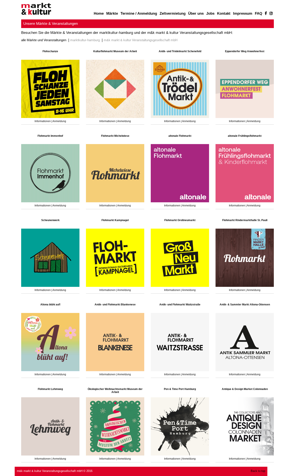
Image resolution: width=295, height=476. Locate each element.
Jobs (210, 13)
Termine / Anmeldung (139, 13)
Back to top (258, 471)
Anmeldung (59, 121)
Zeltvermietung (173, 13)
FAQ (258, 13)
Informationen (43, 121)
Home (99, 13)
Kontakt (223, 13)
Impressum (242, 13)
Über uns (196, 13)
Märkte (112, 13)
